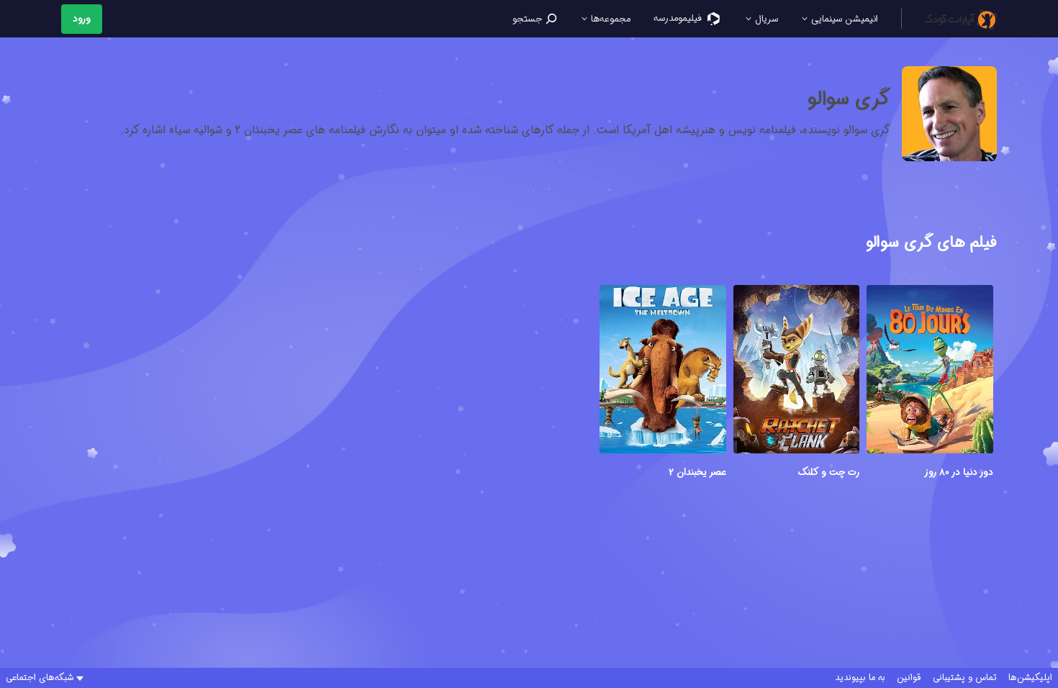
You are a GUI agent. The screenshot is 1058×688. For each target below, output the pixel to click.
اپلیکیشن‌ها (1030, 678)
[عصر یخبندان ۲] (663, 371)
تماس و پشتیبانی (965, 678)
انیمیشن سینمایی (843, 19)
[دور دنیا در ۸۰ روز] (930, 371)
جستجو (528, 19)
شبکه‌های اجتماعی (39, 678)
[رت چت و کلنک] (796, 371)
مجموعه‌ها (609, 19)
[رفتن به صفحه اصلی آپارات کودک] (961, 19)
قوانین (909, 678)
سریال (765, 19)
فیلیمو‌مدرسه (679, 18)
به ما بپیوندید (860, 678)
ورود (82, 19)
